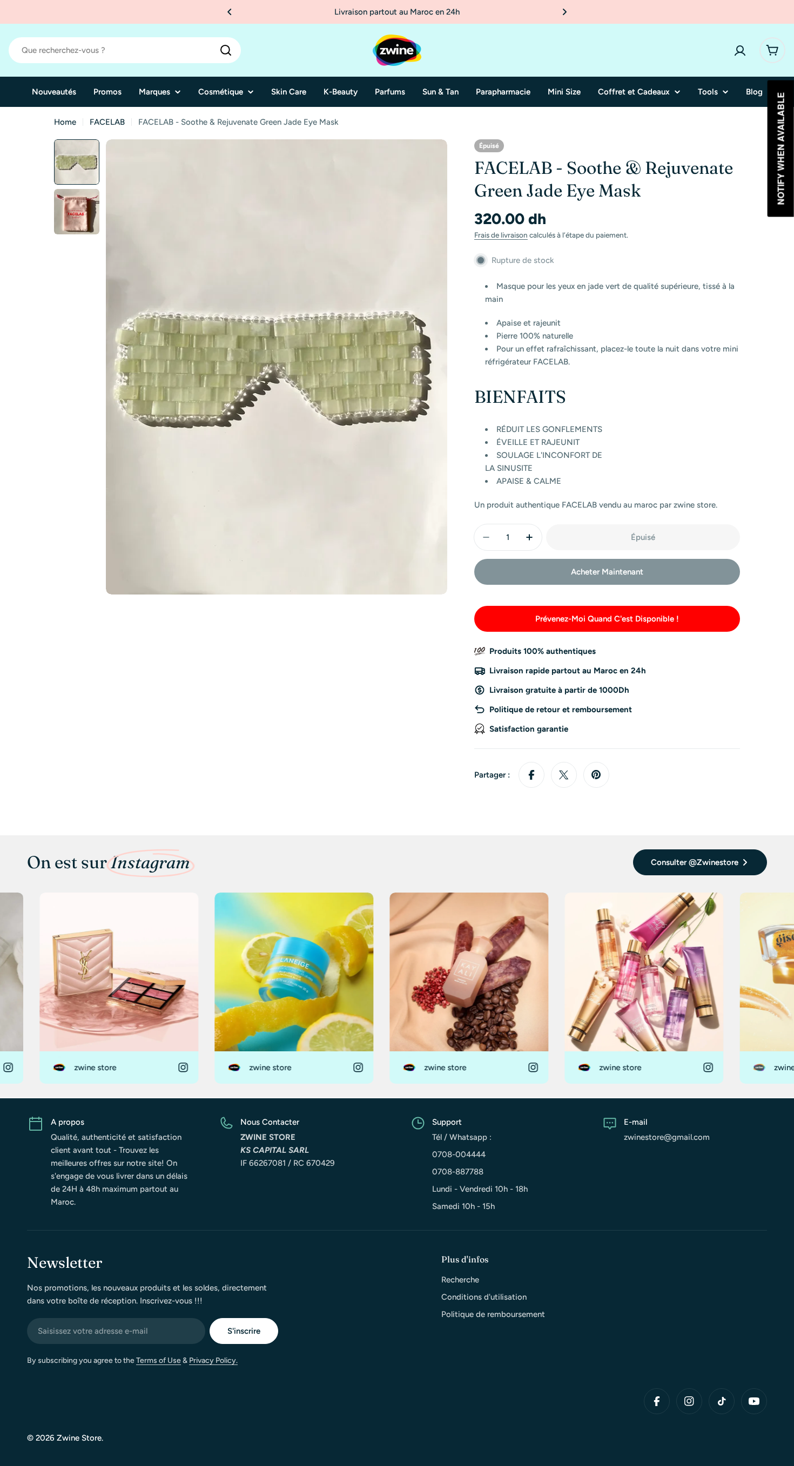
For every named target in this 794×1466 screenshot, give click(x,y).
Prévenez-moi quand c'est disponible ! (607, 619)
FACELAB (107, 122)
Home (65, 122)
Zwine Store (79, 1438)
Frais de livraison (501, 235)
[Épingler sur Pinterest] (596, 775)
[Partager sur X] (564, 775)
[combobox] (125, 50)
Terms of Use (158, 1360)
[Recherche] (225, 50)
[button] (229, 11)
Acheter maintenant (607, 572)
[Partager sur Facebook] (531, 775)
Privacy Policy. (213, 1360)
